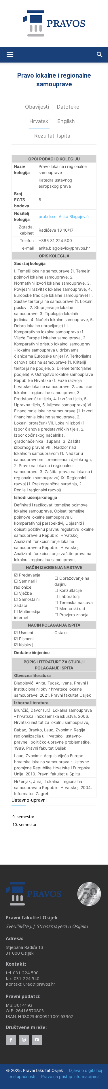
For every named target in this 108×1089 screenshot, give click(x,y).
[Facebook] (11, 1040)
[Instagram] (24, 1040)
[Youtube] (37, 1040)
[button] (10, 55)
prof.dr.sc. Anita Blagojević (64, 216)
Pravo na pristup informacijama (70, 1076)
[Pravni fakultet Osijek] (54, 23)
